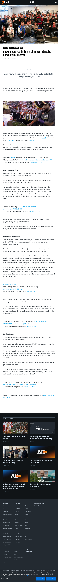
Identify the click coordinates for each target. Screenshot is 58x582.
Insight (16, 514)
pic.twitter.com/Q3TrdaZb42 (22, 324)
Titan (26, 519)
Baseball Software (7, 528)
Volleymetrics (28, 511)
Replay (26, 508)
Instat (26, 525)
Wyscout (17, 522)
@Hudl (13, 158)
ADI (25, 536)
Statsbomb (27, 528)
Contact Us (17, 549)
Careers (6, 560)
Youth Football (6, 522)
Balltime (26, 531)
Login (27, 549)
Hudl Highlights (37, 505)
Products (17, 503)
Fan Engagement (7, 517)
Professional (6, 525)
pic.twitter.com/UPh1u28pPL (12, 209)
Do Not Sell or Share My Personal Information (45, 570)
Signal (26, 522)
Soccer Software (7, 539)
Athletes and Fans (39, 503)
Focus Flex (17, 539)
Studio (16, 517)
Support (16, 551)
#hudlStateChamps (9, 284)
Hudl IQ (17, 511)
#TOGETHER (7, 324)
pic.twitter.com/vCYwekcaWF (42, 160)
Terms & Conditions (15, 570)
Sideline (31, 140)
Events (6, 562)
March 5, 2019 (30, 387)
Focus (16, 531)
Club (4, 508)
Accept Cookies (40, 578)
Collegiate (5, 511)
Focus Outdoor (18, 536)
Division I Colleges (7, 514)
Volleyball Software (7, 545)
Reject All (51, 578)
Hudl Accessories (18, 560)
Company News (8, 557)
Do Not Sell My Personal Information (10, 578)
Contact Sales (29, 551)
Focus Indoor (18, 533)
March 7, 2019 (31, 291)
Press (5, 554)
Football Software (7, 533)
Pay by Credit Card (18, 557)
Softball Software (7, 542)
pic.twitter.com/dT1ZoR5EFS (26, 384)
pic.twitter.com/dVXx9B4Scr (12, 289)
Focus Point (18, 542)
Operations (6, 519)
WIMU (26, 517)
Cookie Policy (27, 575)
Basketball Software (8, 531)
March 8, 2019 (35, 211)
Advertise (6, 551)
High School (6, 505)
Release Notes (28, 539)
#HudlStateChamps (25, 160)
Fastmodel (27, 533)
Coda (16, 519)
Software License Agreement (27, 570)
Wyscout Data (18, 525)
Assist (44, 138)
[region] (29, 576)
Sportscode (18, 508)
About (6, 549)
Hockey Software (7, 536)
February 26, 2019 (36, 162)
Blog (15, 554)
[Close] (55, 573)
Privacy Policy (6, 570)
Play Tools (10, 140)
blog (32, 2)
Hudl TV (27, 514)
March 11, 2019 (32, 326)
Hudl (16, 505)
